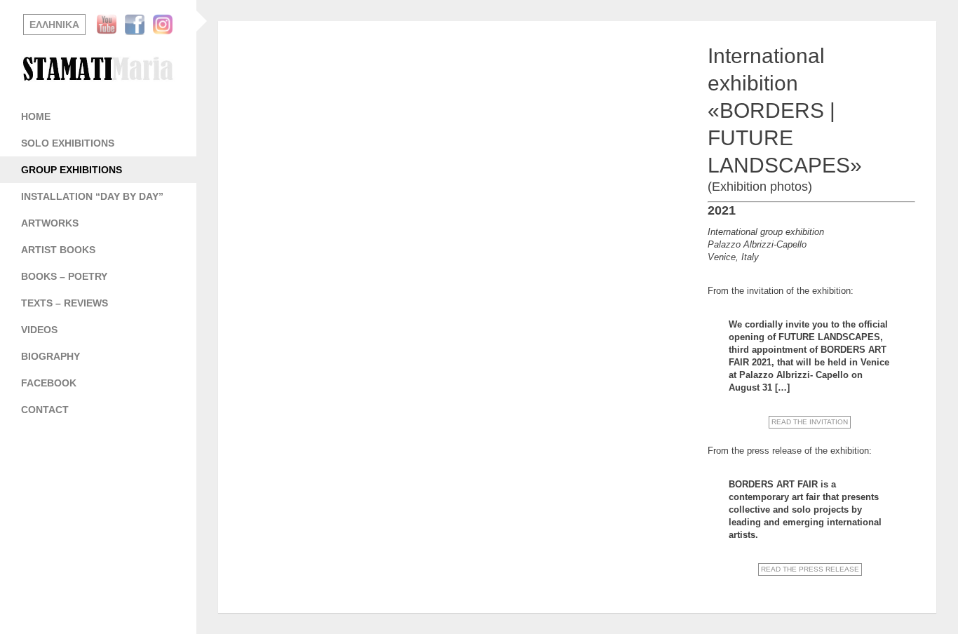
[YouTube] (110, 24)
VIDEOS (39, 329)
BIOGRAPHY (50, 356)
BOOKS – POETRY (64, 276)
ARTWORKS (50, 223)
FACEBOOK (48, 383)
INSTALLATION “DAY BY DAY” (92, 196)
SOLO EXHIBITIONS (67, 143)
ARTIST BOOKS (58, 249)
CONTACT (45, 409)
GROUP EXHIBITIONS (71, 169)
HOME (35, 116)
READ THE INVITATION (809, 422)
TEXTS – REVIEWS (64, 303)
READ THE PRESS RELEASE (810, 569)
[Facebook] (138, 24)
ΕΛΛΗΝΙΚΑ (54, 24)
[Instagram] (166, 24)
